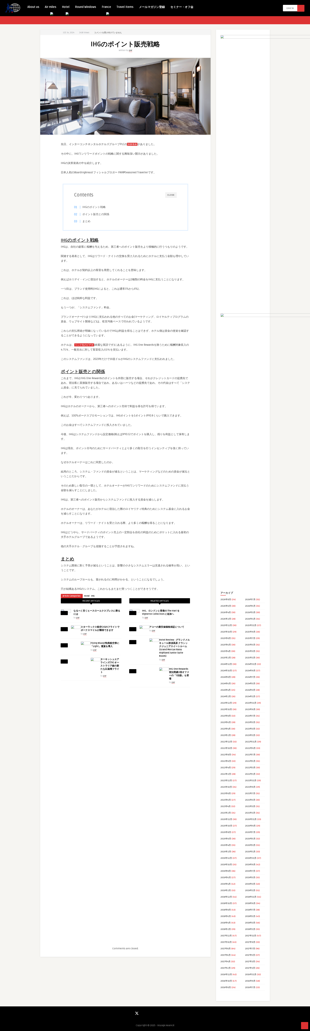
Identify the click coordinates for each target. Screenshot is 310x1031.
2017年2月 (225, 968)
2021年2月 (225, 813)
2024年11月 (250, 664)
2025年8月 (225, 638)
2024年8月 (225, 677)
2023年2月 (225, 735)
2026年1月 (250, 619)
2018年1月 (250, 929)
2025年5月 (250, 644)
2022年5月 (250, 761)
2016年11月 (250, 974)
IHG (93, 596)
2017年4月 (225, 961)
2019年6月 (225, 877)
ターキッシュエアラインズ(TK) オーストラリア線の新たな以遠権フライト (109, 666)
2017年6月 (225, 955)
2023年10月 (226, 709)
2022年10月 (226, 748)
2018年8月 (225, 910)
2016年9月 (250, 981)
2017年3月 (250, 961)
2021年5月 (250, 800)
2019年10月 (226, 864)
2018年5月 (250, 916)
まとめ (86, 221)
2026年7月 (250, 599)
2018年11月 (250, 897)
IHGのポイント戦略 (94, 207)
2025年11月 (250, 625)
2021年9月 (250, 787)
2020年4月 (225, 845)
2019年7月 (250, 871)
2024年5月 (250, 683)
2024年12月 (226, 664)
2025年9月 (250, 632)
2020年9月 (250, 825)
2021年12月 (226, 780)
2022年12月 (226, 741)
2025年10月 (226, 632)
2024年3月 (250, 690)
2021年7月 (250, 793)
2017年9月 (250, 942)
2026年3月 (250, 612)
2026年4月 (225, 612)
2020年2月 (225, 851)
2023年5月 (250, 722)
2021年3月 (250, 806)
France (106, 7)
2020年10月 (226, 825)
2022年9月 (250, 748)
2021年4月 (225, 806)
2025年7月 (250, 638)
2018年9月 (250, 903)
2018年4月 (225, 922)
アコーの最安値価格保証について (166, 626)
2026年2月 (225, 619)
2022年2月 (225, 774)
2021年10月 (226, 787)
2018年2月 (225, 929)
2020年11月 (251, 819)
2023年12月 (226, 703)
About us (33, 7)
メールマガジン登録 (152, 7)
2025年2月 (225, 657)
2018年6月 (225, 916)
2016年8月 (225, 987)
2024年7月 (250, 677)
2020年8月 (225, 832)
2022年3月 (250, 767)
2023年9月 (250, 709)
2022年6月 (225, 761)
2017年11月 (250, 935)
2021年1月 (250, 813)
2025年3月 (250, 651)
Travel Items (125, 7)
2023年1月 (250, 735)
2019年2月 (225, 890)
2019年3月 (250, 884)
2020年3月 (250, 845)
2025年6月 (225, 644)
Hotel (65, 7)
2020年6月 (225, 838)
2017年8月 (225, 948)
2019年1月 (250, 890)
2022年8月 (225, 754)
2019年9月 (250, 864)
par (130, 50)
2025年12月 (226, 625)
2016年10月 (226, 981)
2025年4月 (225, 651)
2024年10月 (226, 670)
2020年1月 (250, 851)
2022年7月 (250, 754)
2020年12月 (226, 819)
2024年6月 (225, 683)
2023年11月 (250, 703)
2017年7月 (250, 948)
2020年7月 (250, 832)
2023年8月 (225, 716)
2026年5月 (250, 606)
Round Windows (85, 7)
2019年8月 (225, 871)
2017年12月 (226, 935)
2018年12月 (226, 897)
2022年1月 (250, 774)
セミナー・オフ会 (181, 7)
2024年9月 (250, 670)
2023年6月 (225, 722)
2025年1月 (250, 657)
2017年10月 (226, 942)
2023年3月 (250, 729)
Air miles (50, 7)
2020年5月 (250, 838)
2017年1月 (250, 968)
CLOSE (171, 195)
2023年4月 (225, 729)
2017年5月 (250, 955)
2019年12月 (226, 858)
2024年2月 (225, 696)
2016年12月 (226, 974)
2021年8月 (225, 793)
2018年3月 (250, 922)
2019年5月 (250, 877)
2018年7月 (250, 910)
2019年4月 (225, 884)
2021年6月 (225, 800)
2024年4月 (225, 690)
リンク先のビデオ (84, 345)
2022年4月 (225, 767)
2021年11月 (250, 780)
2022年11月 (251, 741)
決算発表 (132, 144)
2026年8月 (225, 599)
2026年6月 (225, 606)
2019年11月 (250, 858)
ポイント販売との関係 (95, 214)
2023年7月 (250, 716)
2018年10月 (226, 903)
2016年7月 (250, 987)
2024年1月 (250, 696)
